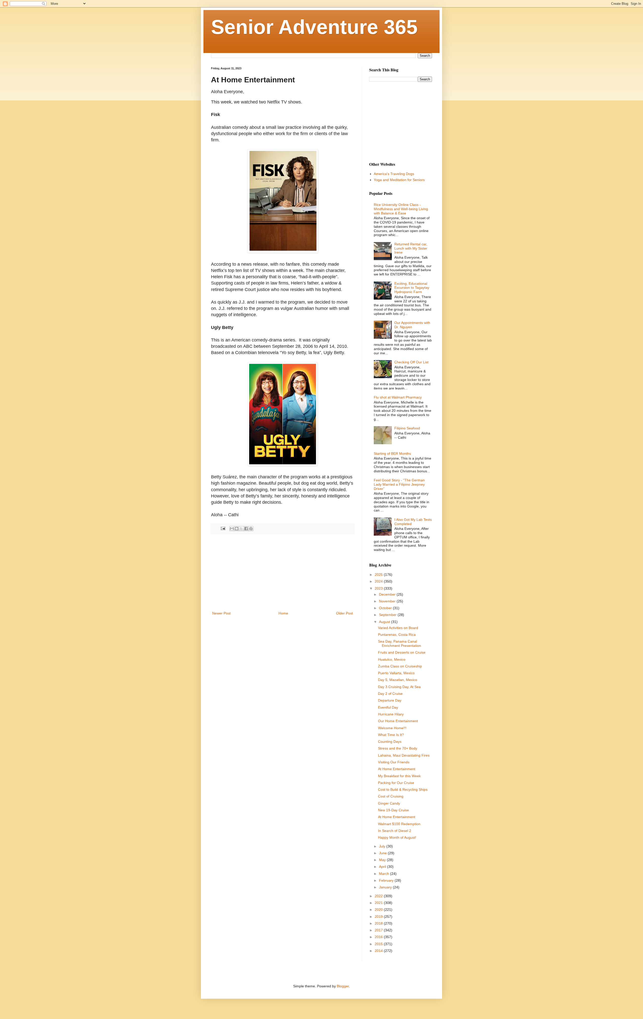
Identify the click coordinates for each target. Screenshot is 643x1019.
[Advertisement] (282, 572)
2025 (379, 575)
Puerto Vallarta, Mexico (396, 673)
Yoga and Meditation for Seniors (399, 180)
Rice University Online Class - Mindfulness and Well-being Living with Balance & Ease (401, 209)
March (384, 874)
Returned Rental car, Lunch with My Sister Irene (410, 248)
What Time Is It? (391, 735)
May (383, 860)
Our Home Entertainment (398, 721)
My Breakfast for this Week (399, 776)
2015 (379, 944)
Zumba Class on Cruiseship (400, 666)
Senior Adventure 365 (314, 27)
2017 (379, 930)
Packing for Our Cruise (396, 783)
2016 (379, 937)
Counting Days (389, 742)
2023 (379, 588)
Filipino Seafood (407, 428)
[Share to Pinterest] (250, 528)
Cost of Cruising (390, 796)
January (386, 887)
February (387, 880)
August (385, 622)
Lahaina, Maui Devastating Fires (404, 755)
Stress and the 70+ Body (397, 748)
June (383, 853)
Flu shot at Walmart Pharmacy (398, 397)
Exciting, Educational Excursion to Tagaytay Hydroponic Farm (411, 287)
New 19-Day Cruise (393, 810)
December (388, 594)
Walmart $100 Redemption (399, 824)
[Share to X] (241, 528)
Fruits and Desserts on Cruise (401, 652)
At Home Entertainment (396, 769)
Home (283, 613)
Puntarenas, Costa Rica (397, 635)
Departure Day (389, 700)
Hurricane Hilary (391, 714)
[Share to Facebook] (246, 528)
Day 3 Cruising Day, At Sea (399, 687)
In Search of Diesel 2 (394, 831)
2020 (379, 910)
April (383, 867)
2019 (379, 917)
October (386, 608)
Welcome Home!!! (392, 728)
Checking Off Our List (411, 362)
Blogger (343, 986)
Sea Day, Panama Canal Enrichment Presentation (399, 643)
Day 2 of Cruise (390, 694)
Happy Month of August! (397, 837)
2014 (379, 951)
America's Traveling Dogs (394, 174)
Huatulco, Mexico (391, 659)
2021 (379, 903)
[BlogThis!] (236, 528)
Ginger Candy (389, 803)
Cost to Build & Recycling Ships (402, 789)
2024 (379, 581)
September (388, 615)
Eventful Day (388, 707)
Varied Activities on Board (398, 628)
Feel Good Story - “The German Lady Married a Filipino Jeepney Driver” (399, 484)
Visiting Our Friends (393, 762)
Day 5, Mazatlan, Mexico (397, 680)
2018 (379, 923)
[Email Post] (222, 528)
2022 (379, 896)
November (388, 601)
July (382, 846)
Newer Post (221, 613)
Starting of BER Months (392, 453)
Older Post (344, 613)
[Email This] (231, 528)
